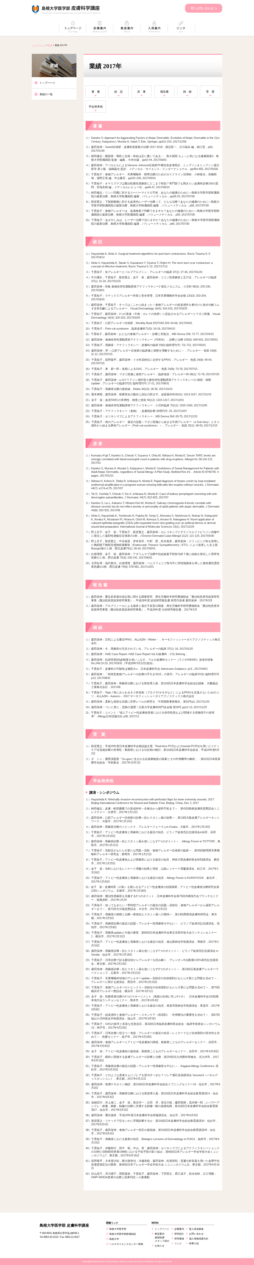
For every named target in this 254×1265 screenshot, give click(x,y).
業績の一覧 (46, 94)
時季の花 (194, 1243)
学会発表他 (96, 106)
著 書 (95, 91)
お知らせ (159, 1245)
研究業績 (179, 1238)
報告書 (164, 91)
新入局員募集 (196, 1229)
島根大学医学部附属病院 (122, 1234)
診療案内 (179, 1229)
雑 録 (187, 91)
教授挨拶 (160, 1237)
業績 (50, 45)
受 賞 (210, 91)
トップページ (38, 45)
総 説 (118, 91)
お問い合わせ (205, 8)
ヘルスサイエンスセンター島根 (126, 1244)
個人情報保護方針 (198, 1238)
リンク (178, 1243)
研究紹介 (179, 1233)
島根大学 (114, 1239)
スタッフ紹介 (162, 1240)
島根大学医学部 (117, 1229)
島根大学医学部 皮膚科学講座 (64, 1225)
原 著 (141, 91)
